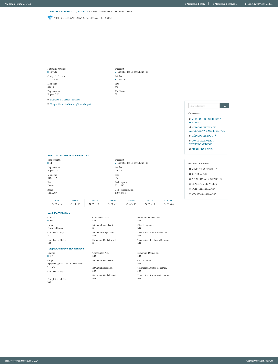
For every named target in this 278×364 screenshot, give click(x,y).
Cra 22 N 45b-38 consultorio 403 (133, 71)
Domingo (168, 200)
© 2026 (22, 360)
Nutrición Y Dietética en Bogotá (65, 99)
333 (51, 220)
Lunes (57, 200)
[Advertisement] (112, 43)
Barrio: (50, 182)
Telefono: (119, 76)
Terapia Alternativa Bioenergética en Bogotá (70, 104)
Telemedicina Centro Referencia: (152, 232)
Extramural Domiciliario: (148, 217)
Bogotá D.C (68, 11)
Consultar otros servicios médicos (201, 142)
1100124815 (53, 79)
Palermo (51, 185)
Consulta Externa (55, 227)
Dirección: (120, 69)
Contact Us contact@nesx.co (259, 360)
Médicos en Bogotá (196, 3)
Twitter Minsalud (203, 188)
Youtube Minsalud (204, 193)
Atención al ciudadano (207, 178)
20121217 (119, 185)
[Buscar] (224, 105)
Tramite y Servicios (204, 183)
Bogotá (83, 11)
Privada (53, 71)
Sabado (150, 200)
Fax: (117, 83)
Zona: (50, 190)
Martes (75, 200)
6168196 (122, 79)
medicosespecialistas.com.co (18, 360)
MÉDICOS (52, 11)
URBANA (52, 192)
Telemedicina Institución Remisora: (153, 240)
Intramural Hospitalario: (103, 232)
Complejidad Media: (56, 240)
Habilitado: (120, 91)
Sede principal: (54, 160)
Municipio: (52, 83)
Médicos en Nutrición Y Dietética (205, 120)
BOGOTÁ (52, 177)
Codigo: (51, 217)
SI (116, 94)
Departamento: (54, 91)
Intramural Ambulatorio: (103, 225)
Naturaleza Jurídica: (56, 69)
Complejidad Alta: (100, 217)
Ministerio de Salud (204, 168)
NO (49, 242)
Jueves (113, 200)
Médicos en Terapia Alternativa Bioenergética (207, 129)
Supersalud (199, 173)
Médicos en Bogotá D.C (226, 3)
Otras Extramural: (145, 225)
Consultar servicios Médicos (260, 3)
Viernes (131, 200)
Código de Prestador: (57, 76)
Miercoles (93, 200)
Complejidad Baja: (56, 232)
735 (51, 255)
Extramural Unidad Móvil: (104, 240)
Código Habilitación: (124, 190)
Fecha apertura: (122, 182)
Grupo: (50, 225)
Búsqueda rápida (203, 148)
